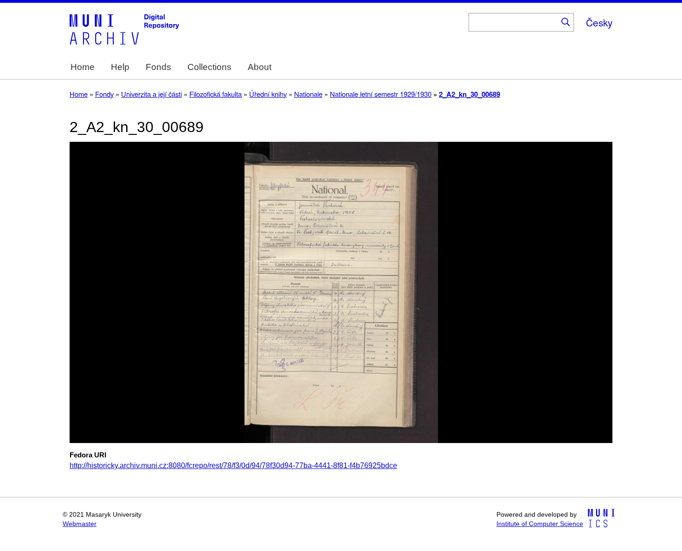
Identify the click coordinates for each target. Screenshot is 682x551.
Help (120, 67)
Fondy (104, 94)
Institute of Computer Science (539, 523)
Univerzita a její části (151, 94)
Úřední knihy (268, 94)
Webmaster (80, 523)
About (259, 67)
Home (83, 67)
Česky (599, 22)
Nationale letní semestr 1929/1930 (380, 94)
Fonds (158, 67)
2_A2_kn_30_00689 (469, 94)
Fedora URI (88, 455)
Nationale (308, 94)
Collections (209, 67)
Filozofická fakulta (215, 94)
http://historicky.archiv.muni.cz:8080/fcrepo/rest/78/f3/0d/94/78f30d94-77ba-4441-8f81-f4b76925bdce (233, 465)
